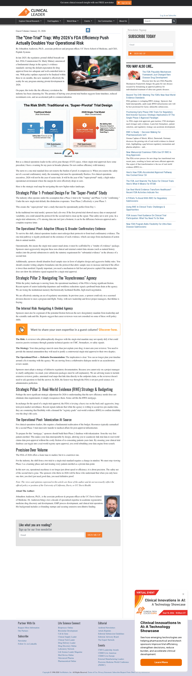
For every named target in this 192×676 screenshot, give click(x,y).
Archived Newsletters (106, 627)
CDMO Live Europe (106, 656)
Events (87, 21)
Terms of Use (92, 672)
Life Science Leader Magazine (70, 652)
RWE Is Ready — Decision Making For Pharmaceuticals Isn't (143, 133)
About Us (123, 21)
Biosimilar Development (68, 630)
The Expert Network (106, 639)
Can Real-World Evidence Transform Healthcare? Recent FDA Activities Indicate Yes (148, 191)
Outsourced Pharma (66, 658)
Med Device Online (66, 655)
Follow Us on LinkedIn (27, 643)
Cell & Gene (63, 633)
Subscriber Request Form (121, 672)
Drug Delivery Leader (66, 642)
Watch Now (72, 21)
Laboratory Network (66, 648)
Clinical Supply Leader (67, 636)
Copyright (46, 672)
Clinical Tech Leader (66, 639)
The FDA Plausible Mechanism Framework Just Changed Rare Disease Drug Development (156, 74)
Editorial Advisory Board (108, 636)
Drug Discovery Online (67, 646)
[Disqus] (68, 582)
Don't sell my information (140, 672)
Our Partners (23, 630)
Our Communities (105, 21)
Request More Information (28, 627)
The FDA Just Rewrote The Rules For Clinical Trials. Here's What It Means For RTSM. (150, 182)
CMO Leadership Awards (108, 649)
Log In (163, 15)
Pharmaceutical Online (67, 661)
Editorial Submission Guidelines (111, 633)
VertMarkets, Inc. (66, 672)
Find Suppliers (53, 21)
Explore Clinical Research (29, 21)
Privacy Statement (105, 672)
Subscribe (172, 15)
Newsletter (22, 640)
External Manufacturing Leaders (111, 659)
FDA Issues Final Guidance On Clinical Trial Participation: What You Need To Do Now (146, 217)
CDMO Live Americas (107, 653)
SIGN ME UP (94, 534)
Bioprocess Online (65, 627)
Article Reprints (104, 630)
